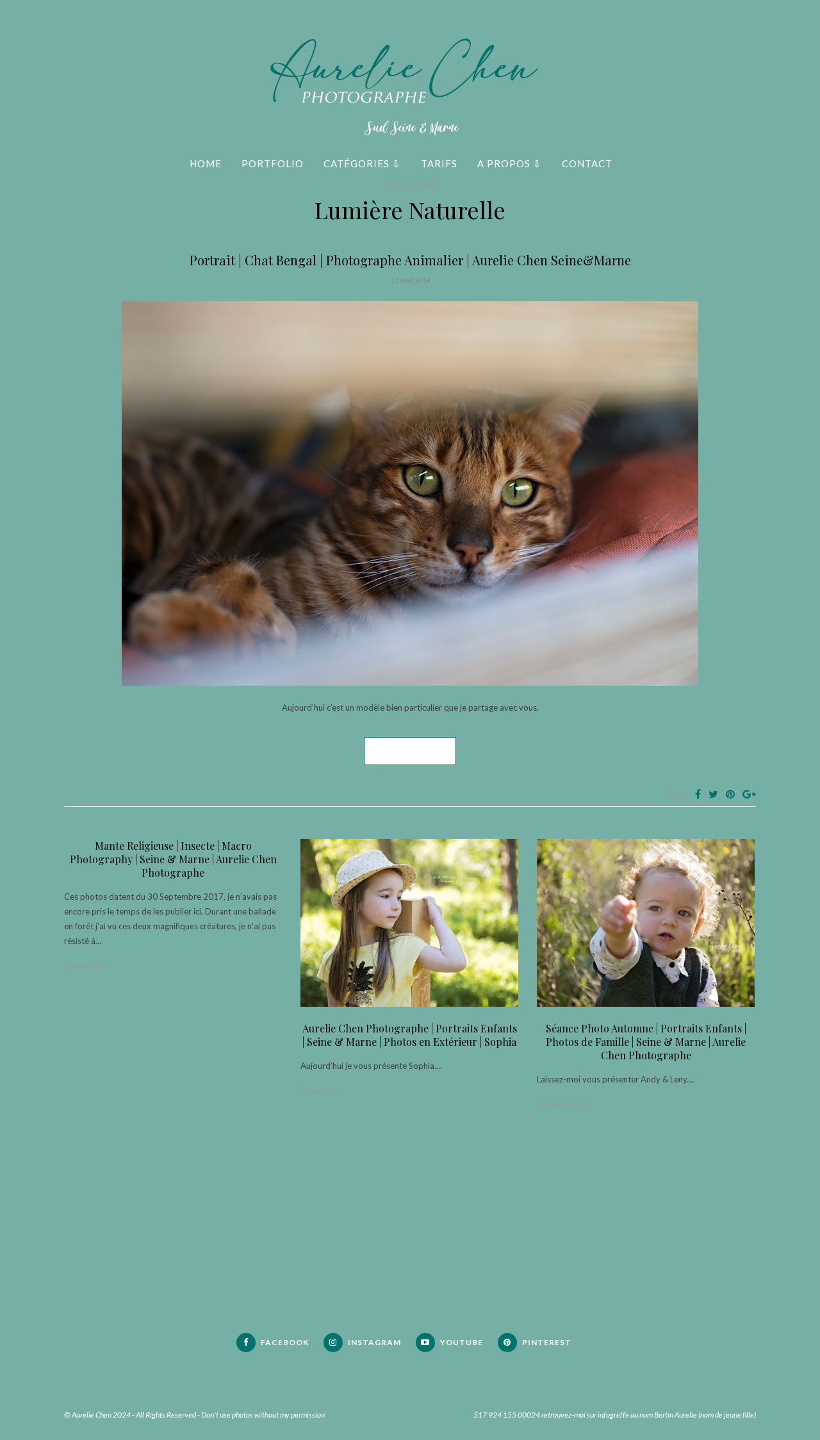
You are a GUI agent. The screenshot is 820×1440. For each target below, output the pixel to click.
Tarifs (439, 163)
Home (206, 163)
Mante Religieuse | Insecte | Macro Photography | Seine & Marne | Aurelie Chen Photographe (173, 859)
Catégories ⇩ (362, 163)
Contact (587, 163)
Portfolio (273, 163)
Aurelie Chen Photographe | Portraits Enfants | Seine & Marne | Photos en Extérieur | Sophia (409, 1035)
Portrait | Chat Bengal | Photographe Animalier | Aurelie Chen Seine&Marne (410, 260)
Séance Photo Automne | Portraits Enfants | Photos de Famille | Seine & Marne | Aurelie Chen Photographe (646, 1042)
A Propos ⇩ (509, 163)
